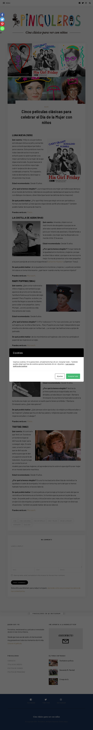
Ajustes (60, 376)
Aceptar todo (73, 376)
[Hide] (1, 33)
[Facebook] (2, 15)
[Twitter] (2, 19)
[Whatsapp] (2, 28)
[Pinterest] (2, 24)
